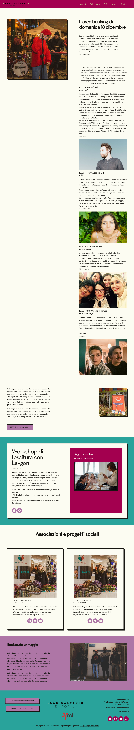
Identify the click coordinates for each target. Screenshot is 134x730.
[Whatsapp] (126, 718)
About (83, 4)
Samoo (84, 336)
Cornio (83, 136)
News (114, 4)
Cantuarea (85, 269)
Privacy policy (124, 711)
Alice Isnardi (85, 209)
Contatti (124, 4)
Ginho (83, 333)
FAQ (106, 4)
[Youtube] (120, 718)
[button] (72, 663)
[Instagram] (115, 718)
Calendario (95, 4)
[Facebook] (110, 718)
